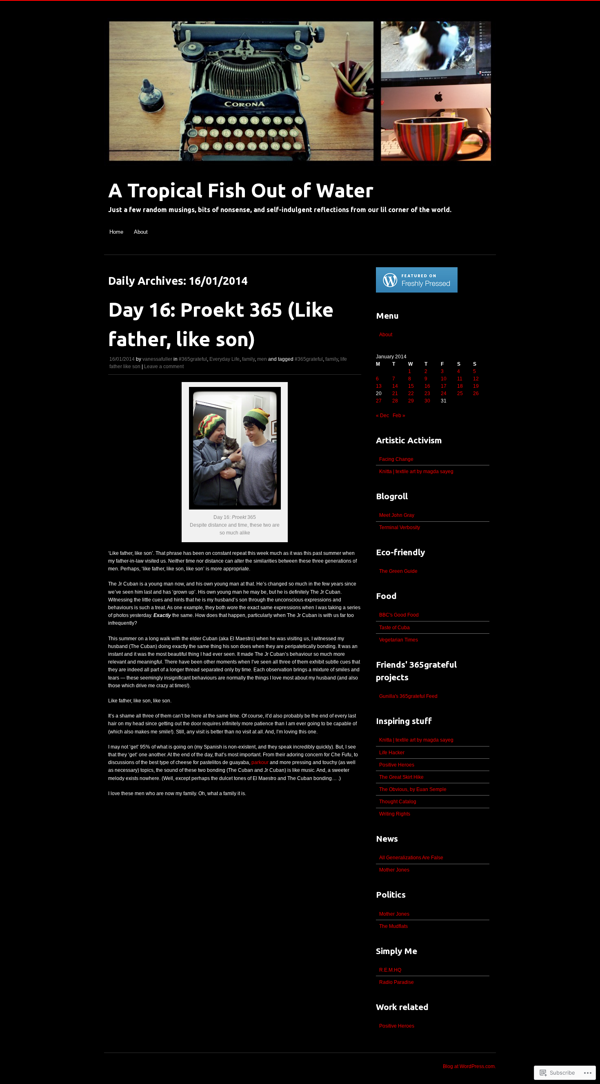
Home (116, 232)
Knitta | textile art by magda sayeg (416, 471)
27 (379, 401)
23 (427, 393)
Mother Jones (394, 870)
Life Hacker (391, 752)
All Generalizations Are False (411, 857)
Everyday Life (224, 359)
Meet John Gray (396, 515)
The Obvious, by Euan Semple (413, 789)
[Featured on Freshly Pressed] (417, 291)
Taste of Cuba (394, 627)
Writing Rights (394, 814)
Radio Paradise (396, 982)
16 (427, 386)
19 (476, 386)
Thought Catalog (397, 802)
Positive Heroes (396, 765)
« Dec (382, 415)
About (141, 232)
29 (411, 401)
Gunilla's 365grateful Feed (408, 696)
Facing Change (396, 459)
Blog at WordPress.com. (469, 1066)
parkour (260, 762)
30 (427, 401)
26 (476, 393)
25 (460, 393)
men (262, 359)
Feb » (399, 415)
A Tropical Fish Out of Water (240, 190)
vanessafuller (157, 359)
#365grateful (193, 359)
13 (379, 386)
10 (444, 379)
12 (476, 379)
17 (444, 386)
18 (460, 386)
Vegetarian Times (398, 640)
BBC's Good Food (399, 615)
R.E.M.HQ (390, 970)
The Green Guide (398, 571)
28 (395, 401)
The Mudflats (393, 926)
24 (444, 393)
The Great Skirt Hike (401, 777)
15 (411, 386)
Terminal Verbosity (399, 527)
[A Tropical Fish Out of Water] (300, 170)
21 (395, 393)
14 (395, 386)
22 (411, 393)
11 (459, 379)
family (248, 359)
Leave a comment (164, 366)
